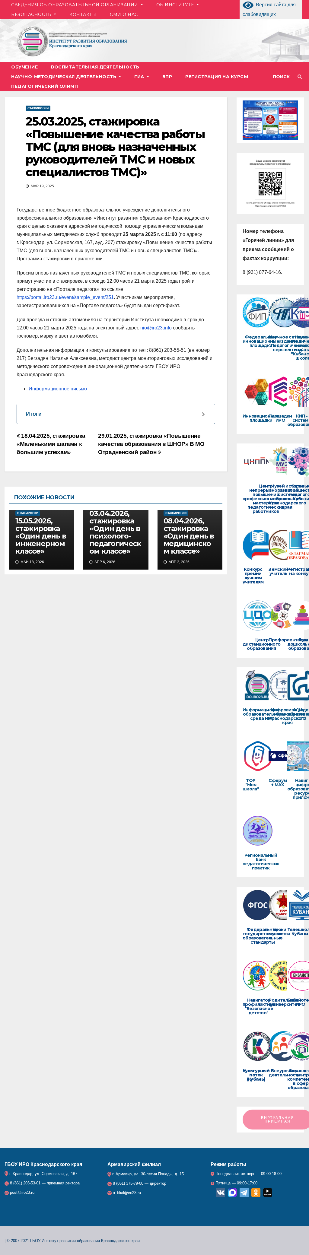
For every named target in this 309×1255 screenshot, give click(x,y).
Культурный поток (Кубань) (256, 1075)
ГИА (139, 76)
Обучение (24, 67)
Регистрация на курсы (216, 76)
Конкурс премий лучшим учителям (253, 576)
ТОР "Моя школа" (251, 785)
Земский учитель (278, 571)
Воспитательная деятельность (95, 67)
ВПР (167, 76)
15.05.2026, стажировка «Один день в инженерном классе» (40, 535)
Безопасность (32, 14)
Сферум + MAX (278, 782)
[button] (284, 76)
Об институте (176, 5)
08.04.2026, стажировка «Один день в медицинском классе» (189, 535)
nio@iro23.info (156, 327)
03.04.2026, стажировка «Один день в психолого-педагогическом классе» (115, 532)
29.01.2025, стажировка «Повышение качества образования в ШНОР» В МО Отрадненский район (151, 444)
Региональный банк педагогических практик (261, 862)
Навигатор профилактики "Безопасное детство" (259, 1006)
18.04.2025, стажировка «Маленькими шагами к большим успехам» (51, 444)
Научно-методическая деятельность (64, 76)
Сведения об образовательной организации (75, 5)
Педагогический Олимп (44, 86)
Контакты (83, 14)
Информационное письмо (58, 388)
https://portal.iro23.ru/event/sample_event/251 (65, 297)
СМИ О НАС (124, 14)
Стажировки (38, 108)
